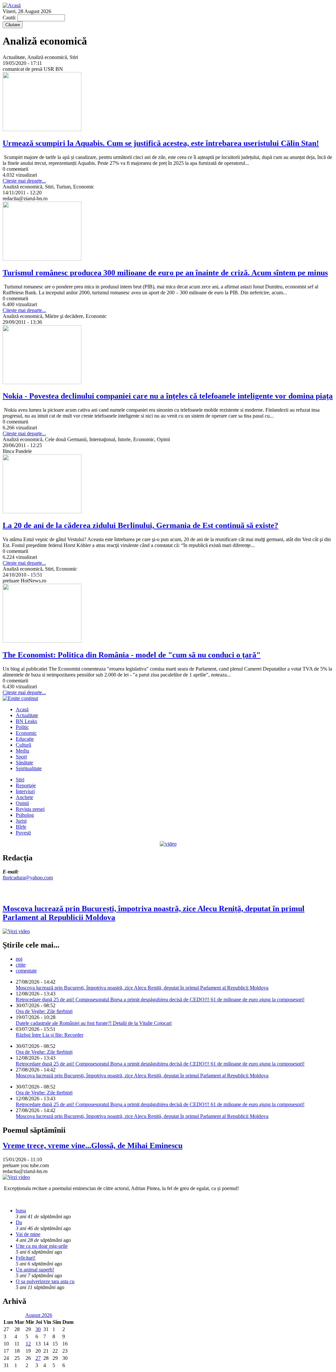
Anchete (24, 797)
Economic (26, 733)
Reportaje (26, 785)
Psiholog (25, 815)
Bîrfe (21, 827)
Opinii (22, 803)
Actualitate (27, 715)
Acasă (22, 709)
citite (21, 965)
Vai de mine (28, 1234)
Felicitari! (25, 1258)
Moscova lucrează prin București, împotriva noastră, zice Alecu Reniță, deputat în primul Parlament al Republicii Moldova (142, 987)
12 (28, 1343)
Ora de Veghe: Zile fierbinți (44, 1011)
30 (38, 1329)
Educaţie (25, 739)
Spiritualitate (29, 768)
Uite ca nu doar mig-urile (42, 1246)
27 (38, 1358)
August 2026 (38, 1315)
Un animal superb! (35, 1269)
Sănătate (24, 762)
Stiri (20, 779)
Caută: (10, 17)
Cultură (23, 745)
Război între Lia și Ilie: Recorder (49, 1035)
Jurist (21, 821)
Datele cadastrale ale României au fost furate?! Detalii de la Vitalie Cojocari (94, 1023)
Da (19, 1222)
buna (21, 1210)
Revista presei (30, 809)
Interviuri (25, 791)
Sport (21, 756)
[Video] (168, 844)
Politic (22, 727)
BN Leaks (26, 721)
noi (19, 959)
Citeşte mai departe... (24, 181)
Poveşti (23, 832)
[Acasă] (12, 5)
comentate (26, 970)
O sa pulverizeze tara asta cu (45, 1281)
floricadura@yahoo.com (28, 877)
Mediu (22, 751)
